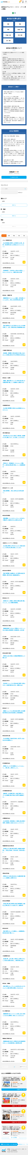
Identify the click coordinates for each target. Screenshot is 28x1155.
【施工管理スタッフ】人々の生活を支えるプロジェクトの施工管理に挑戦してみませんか (14, 987)
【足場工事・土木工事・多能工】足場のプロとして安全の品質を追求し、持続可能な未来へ (14, 959)
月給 (24, 235)
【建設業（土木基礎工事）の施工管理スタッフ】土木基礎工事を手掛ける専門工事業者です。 (13, 795)
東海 (8, 29)
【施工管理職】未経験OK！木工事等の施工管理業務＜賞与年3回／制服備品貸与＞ (14, 574)
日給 (19, 235)
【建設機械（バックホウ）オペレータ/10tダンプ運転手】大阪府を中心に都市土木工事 (14, 519)
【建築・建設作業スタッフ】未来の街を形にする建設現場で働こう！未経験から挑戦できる (14, 381)
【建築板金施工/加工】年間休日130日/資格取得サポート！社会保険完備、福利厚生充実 (14, 1042)
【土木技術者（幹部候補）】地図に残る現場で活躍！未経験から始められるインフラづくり (14, 821)
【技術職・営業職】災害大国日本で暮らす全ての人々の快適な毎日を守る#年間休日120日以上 (14, 354)
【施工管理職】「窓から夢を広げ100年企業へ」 (13, 491)
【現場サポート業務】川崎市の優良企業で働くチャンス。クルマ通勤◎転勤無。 (14, 601)
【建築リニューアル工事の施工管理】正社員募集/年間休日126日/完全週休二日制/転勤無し (14, 711)
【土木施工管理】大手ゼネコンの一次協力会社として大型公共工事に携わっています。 (14, 546)
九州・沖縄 (8, 40)
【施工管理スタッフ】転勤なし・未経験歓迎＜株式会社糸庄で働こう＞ (14, 932)
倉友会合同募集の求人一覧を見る (8, 290)
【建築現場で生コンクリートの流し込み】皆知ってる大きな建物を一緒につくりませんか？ (14, 1014)
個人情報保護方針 (14, 1150)
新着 (9, 235)
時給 (14, 235)
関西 (20, 24)
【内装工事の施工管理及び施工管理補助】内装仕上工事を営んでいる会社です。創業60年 (14, 904)
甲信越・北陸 (8, 35)
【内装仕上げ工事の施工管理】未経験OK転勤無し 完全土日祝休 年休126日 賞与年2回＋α (14, 850)
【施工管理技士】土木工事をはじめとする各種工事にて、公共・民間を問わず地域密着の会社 (14, 326)
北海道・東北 (20, 29)
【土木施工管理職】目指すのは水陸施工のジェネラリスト (14, 409)
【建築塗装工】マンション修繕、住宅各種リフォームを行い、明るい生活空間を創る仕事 (14, 298)
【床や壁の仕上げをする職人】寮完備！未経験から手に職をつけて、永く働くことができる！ (14, 436)
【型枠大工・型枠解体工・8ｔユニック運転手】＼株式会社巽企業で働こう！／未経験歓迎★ (14, 465)
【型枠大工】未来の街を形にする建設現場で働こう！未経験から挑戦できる (14, 877)
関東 (8, 24)
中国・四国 (20, 35)
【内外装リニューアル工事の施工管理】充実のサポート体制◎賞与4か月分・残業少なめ (14, 684)
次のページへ (22, 1066)
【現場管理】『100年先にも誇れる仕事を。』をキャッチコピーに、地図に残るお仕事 (14, 271)
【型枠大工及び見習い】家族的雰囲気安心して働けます (14, 656)
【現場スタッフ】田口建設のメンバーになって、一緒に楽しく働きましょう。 (13, 766)
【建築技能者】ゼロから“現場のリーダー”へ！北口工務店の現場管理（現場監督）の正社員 (14, 629)
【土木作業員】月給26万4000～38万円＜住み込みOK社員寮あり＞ (13, 739)
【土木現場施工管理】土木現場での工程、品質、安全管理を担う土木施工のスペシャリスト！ (13, 244)
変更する (14, 205)
